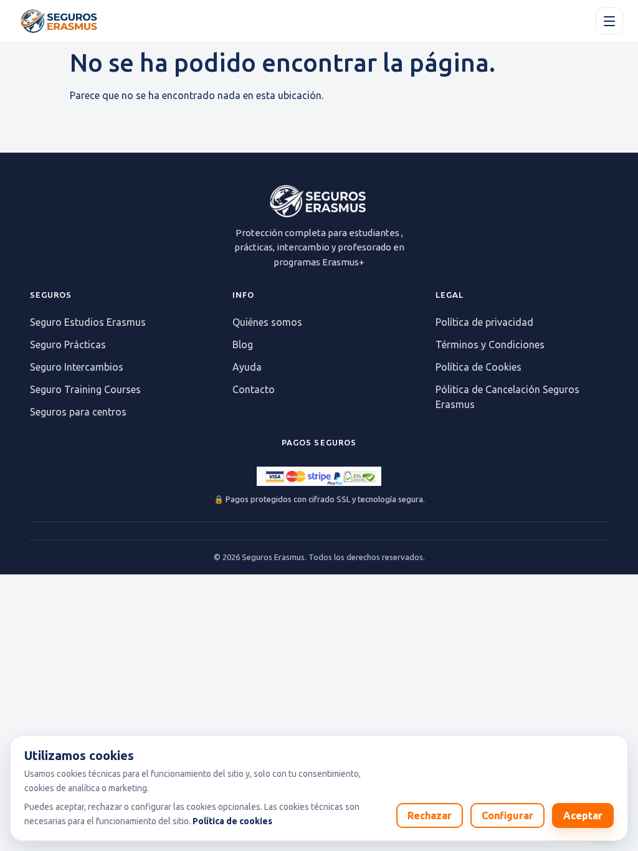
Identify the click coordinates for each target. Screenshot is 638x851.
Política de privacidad (484, 322)
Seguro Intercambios (76, 367)
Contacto (253, 389)
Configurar (507, 815)
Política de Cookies (478, 367)
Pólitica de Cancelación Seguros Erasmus (507, 397)
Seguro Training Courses (85, 389)
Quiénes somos (267, 322)
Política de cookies (232, 821)
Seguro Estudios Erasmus (88, 322)
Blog (242, 344)
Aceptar (582, 815)
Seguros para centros (78, 411)
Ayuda (247, 367)
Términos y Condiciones (490, 344)
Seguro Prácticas (68, 344)
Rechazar (429, 815)
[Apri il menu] (609, 21)
